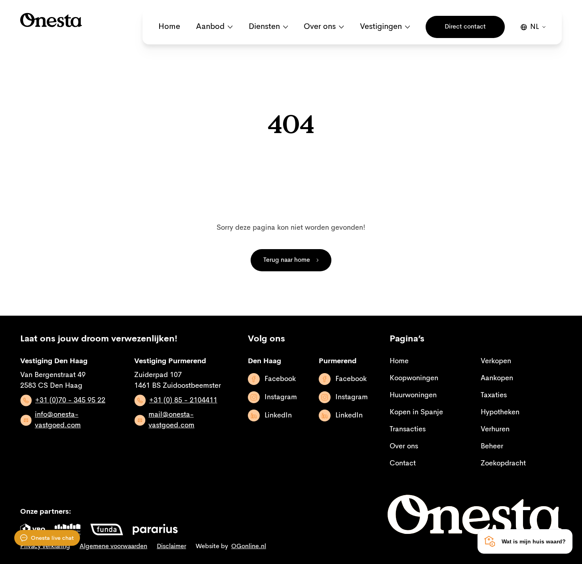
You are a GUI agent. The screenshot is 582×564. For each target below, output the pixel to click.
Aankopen (497, 378)
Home (169, 27)
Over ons (320, 27)
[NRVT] (68, 529)
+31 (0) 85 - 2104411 (183, 400)
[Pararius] (155, 529)
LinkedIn (278, 415)
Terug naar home (286, 260)
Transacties (408, 429)
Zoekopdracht (503, 463)
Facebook (280, 379)
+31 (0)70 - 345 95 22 (70, 400)
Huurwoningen (413, 395)
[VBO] (32, 529)
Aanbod (210, 27)
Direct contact (465, 27)
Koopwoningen (414, 378)
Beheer (492, 446)
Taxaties (494, 395)
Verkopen (496, 361)
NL (534, 26)
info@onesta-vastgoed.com (58, 420)
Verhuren (495, 429)
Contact (403, 463)
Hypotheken (500, 412)
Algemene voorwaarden (113, 546)
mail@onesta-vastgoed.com (171, 420)
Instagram (280, 397)
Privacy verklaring (45, 546)
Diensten (264, 27)
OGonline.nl (248, 546)
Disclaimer (171, 546)
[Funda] (106, 529)
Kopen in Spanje (416, 412)
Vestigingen (381, 27)
